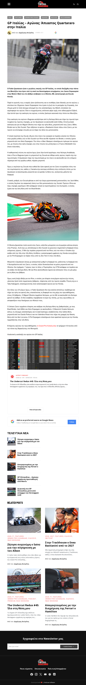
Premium (11, 601)
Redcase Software (49, 682)
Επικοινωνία (40, 669)
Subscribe (68, 646)
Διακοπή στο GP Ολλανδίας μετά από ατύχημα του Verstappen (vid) (28, 492)
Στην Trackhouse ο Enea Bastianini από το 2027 (27, 454)
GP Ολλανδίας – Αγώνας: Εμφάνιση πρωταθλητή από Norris (28, 479)
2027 (52, 536)
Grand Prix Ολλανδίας (17, 538)
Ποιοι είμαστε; (26, 669)
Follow (72, 422)
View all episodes (35, 409)
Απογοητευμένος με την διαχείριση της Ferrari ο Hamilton (27, 466)
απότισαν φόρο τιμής (50, 110)
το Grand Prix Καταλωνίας (46, 326)
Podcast (32, 599)
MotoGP (54, 17)
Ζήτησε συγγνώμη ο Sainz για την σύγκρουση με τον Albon (28, 441)
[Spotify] (49, 674)
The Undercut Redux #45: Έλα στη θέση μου (23, 606)
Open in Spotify (19, 409)
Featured (18, 17)
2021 (10, 17)
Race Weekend (65, 17)
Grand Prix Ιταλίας (31, 17)
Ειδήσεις (45, 17)
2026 (9, 536)
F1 (13, 536)
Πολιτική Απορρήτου (57, 669)
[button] (9, 4)
